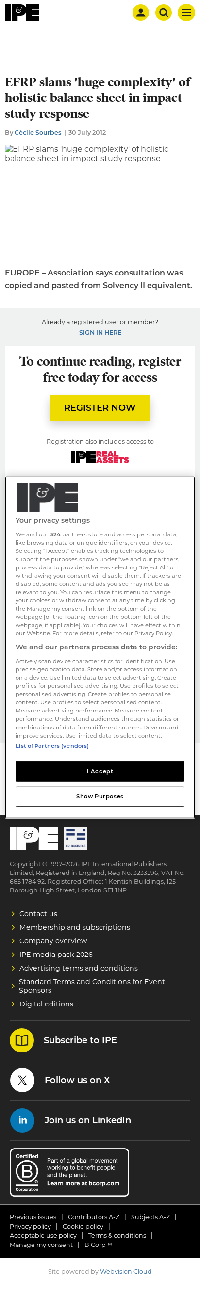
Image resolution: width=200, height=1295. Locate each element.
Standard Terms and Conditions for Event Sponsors (92, 986)
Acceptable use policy (43, 1235)
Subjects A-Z (150, 1217)
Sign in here (100, 332)
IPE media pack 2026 (56, 954)
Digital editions (46, 1004)
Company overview (53, 941)
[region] (100, 647)
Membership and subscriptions (74, 927)
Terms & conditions (117, 1235)
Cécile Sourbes (38, 132)
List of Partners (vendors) (52, 745)
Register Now (100, 408)
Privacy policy (30, 1226)
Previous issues (33, 1217)
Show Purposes (99, 796)
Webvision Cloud (126, 1271)
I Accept (100, 770)
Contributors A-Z (93, 1217)
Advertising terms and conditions (78, 968)
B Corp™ (98, 1244)
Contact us (38, 913)
